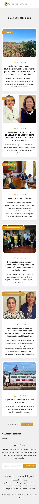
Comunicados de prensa (14, 228)
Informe (8, 32)
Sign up (4, 438)
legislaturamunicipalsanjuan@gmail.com (18, 483)
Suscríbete (29, 466)
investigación (10, 164)
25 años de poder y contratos (20, 198)
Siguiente (27, 424)
